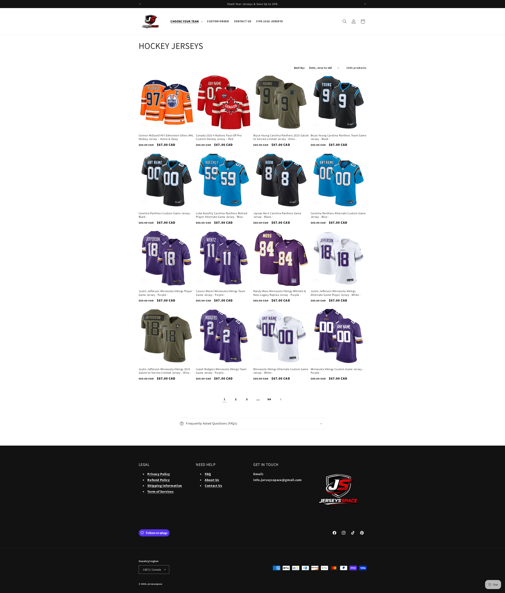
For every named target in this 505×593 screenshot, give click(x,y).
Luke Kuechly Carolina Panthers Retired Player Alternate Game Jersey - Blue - (221, 215)
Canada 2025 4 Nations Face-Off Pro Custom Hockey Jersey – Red (219, 137)
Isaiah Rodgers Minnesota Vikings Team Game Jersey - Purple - (221, 370)
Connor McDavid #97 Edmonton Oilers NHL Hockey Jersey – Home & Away (166, 137)
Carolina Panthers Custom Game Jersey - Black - (165, 215)
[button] (186, 21)
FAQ (208, 474)
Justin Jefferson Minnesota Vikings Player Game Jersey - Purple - (166, 292)
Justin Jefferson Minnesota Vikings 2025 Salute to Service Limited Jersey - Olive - (165, 370)
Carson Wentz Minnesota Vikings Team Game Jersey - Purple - (220, 292)
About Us (212, 480)
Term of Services (160, 491)
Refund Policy (158, 480)
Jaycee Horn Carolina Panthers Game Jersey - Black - (277, 215)
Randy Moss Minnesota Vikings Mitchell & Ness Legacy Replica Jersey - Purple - (279, 292)
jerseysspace (155, 583)
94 (269, 399)
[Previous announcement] (140, 4)
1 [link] (224, 399)
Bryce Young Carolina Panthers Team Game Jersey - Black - (338, 137)
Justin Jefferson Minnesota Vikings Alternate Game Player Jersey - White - (336, 292)
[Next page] (280, 399)
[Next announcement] (365, 4)
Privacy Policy (158, 474)
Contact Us (213, 485)
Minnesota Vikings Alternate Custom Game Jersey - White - (280, 370)
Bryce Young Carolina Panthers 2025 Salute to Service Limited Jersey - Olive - (281, 137)
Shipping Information (164, 485)
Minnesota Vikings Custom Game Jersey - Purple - (337, 370)
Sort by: (299, 68)
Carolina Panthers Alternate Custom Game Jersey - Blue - (338, 215)
